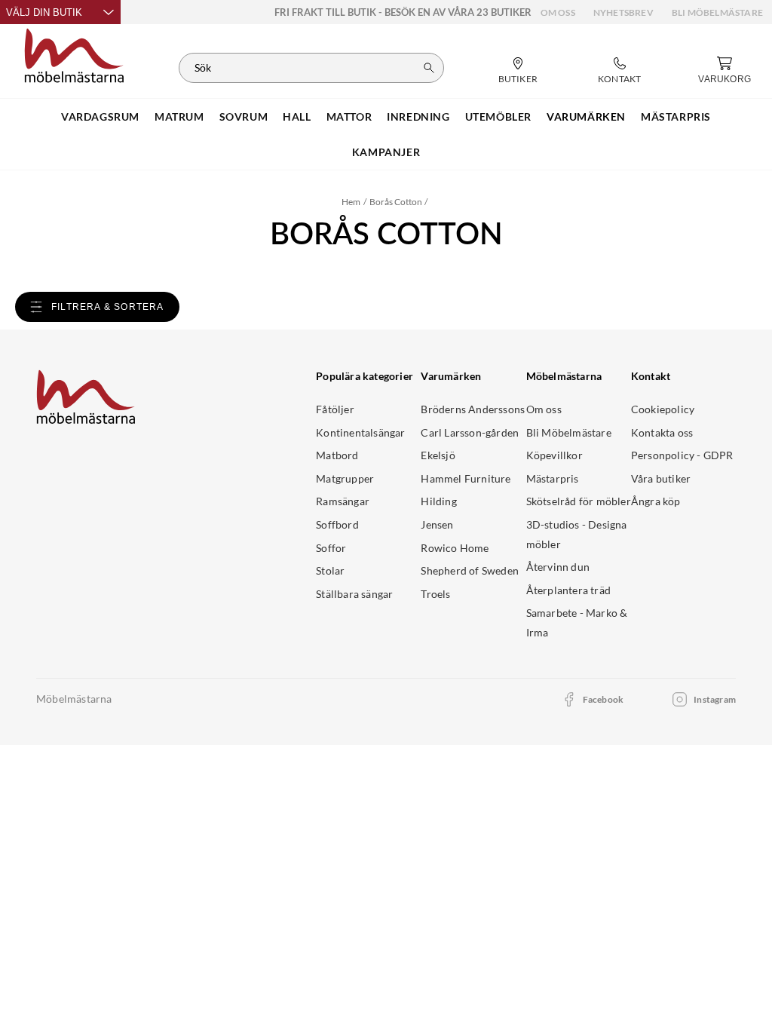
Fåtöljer (335, 409)
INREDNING (418, 116)
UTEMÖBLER (498, 116)
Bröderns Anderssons (473, 409)
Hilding (438, 501)
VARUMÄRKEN (586, 116)
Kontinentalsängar (360, 432)
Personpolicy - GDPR (682, 455)
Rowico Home (455, 547)
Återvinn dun (558, 566)
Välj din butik (44, 12)
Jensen (437, 524)
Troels (435, 593)
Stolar (330, 570)
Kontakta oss (662, 432)
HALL (297, 116)
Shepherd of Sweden (470, 570)
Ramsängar (342, 501)
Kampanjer (386, 152)
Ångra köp (656, 501)
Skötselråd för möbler (578, 501)
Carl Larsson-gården (470, 432)
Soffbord (337, 524)
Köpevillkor (554, 455)
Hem (351, 201)
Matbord (337, 455)
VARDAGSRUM (100, 116)
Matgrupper (345, 478)
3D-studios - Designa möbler (576, 534)
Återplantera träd (568, 590)
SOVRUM (243, 116)
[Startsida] (74, 53)
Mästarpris (552, 478)
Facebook (603, 699)
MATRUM (179, 116)
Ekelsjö (438, 455)
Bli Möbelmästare (717, 12)
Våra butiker (661, 478)
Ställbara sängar (354, 593)
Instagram (715, 699)
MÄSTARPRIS (676, 116)
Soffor (331, 547)
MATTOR (349, 116)
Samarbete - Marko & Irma (577, 622)
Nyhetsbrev (623, 12)
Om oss (558, 12)
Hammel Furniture (465, 478)
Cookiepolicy (662, 409)
